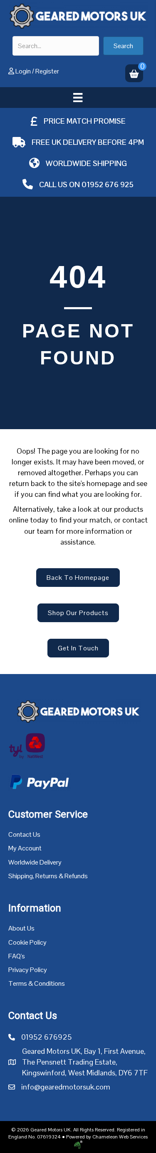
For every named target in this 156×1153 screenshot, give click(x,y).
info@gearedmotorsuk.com (65, 1087)
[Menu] (77, 97)
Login (23, 71)
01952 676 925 (108, 184)
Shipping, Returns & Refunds (48, 876)
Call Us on (60, 184)
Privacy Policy (27, 969)
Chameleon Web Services (120, 1136)
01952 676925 (46, 1037)
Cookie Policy (27, 942)
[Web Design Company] (78, 1144)
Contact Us (24, 834)
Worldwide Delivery (35, 862)
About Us (21, 928)
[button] (123, 46)
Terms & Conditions (36, 983)
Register (47, 71)
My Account (25, 848)
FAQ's (16, 956)
